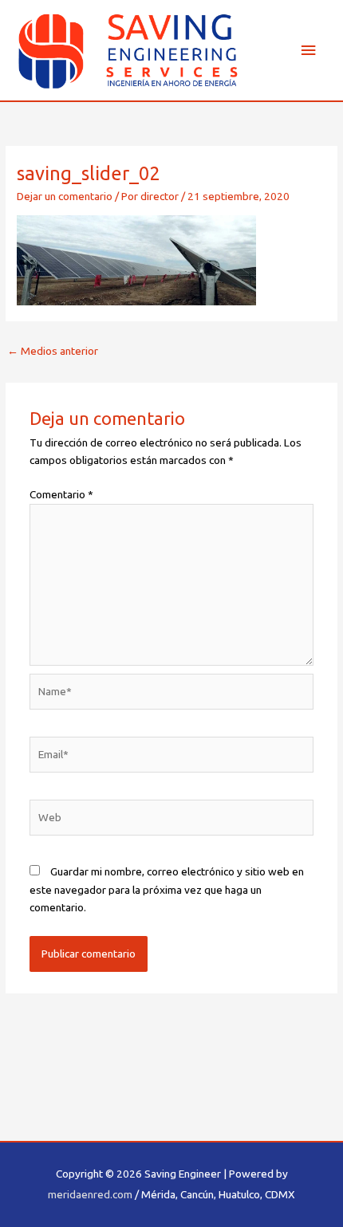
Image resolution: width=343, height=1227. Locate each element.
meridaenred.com (90, 1194)
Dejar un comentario (64, 196)
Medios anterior (52, 350)
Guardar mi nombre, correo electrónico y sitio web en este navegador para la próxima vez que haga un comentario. (167, 889)
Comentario (61, 494)
